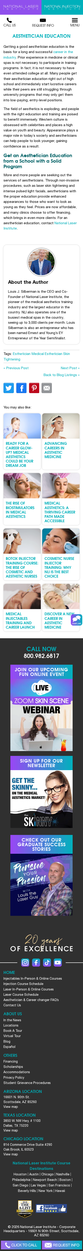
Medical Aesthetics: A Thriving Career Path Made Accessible (59, 511)
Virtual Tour (12, 1036)
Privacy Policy (13, 1077)
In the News (12, 1020)
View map (10, 1107)
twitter (8, 388)
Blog (6, 1041)
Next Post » (70, 368)
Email (47, 388)
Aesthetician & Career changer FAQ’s (31, 1000)
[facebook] (51, 1209)
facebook (21, 388)
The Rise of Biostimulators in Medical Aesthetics (20, 509)
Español (9, 1047)
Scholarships (13, 1067)
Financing (10, 1061)
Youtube (58, 963)
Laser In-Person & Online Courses (28, 989)
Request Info (43, 25)
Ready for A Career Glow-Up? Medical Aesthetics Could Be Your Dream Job (19, 454)
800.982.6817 (41, 655)
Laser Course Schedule (21, 994)
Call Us (9, 25)
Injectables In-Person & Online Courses (32, 978)
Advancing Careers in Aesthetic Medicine (55, 449)
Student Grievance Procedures (27, 1083)
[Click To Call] (21, 1245)
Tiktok (47, 963)
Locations (10, 1025)
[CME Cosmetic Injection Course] (62, 7)
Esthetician (21, 354)
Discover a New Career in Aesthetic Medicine (59, 620)
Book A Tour (12, 1031)
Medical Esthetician (46, 354)
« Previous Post (16, 368)
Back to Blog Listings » (62, 375)
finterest (34, 388)
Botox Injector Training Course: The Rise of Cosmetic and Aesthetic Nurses (22, 567)
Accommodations (16, 1072)
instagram (25, 963)
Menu (75, 25)
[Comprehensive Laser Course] (21, 7)
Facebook (36, 963)
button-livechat (76, 620)
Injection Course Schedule (23, 984)
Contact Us (12, 1005)
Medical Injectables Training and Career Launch (20, 620)
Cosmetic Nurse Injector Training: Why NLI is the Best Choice (59, 567)
